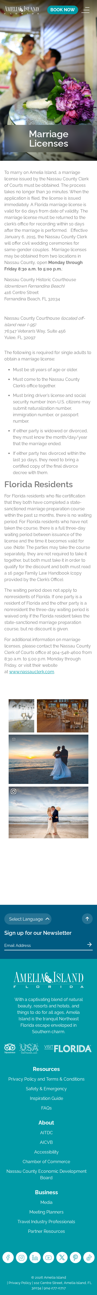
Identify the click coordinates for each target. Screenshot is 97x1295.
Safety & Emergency (46, 1088)
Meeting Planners (46, 1212)
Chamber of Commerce (46, 1161)
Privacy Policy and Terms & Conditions (46, 1079)
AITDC (46, 1132)
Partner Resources (46, 1231)
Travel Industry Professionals (46, 1221)
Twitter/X (62, 1257)
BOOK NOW (62, 9)
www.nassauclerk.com (31, 671)
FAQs (46, 1108)
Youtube (48, 1257)
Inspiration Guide (46, 1098)
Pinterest (75, 1257)
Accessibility (46, 1152)
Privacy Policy (20, 1283)
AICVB (46, 1142)
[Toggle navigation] (85, 10)
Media (46, 1202)
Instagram (21, 1257)
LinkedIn (35, 1257)
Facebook (8, 1257)
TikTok (89, 1257)
